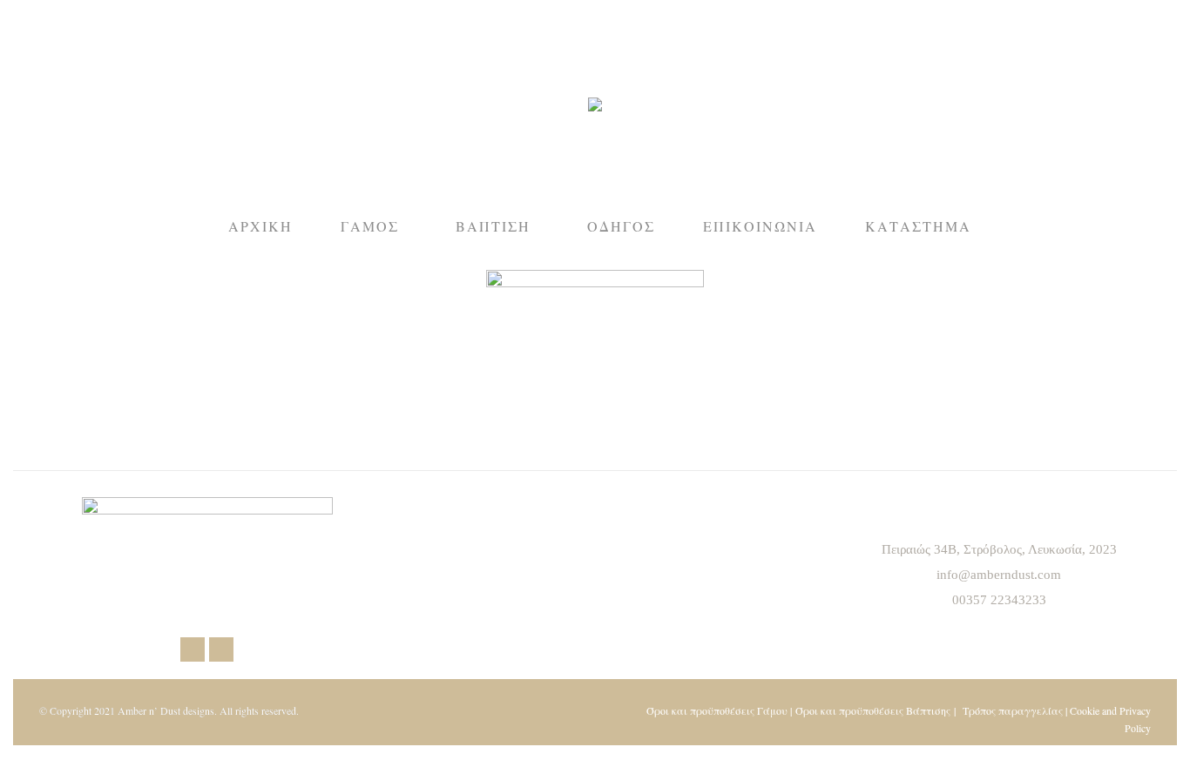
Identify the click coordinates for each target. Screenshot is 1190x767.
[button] (258, 14)
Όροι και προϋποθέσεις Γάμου (717, 710)
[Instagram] (221, 649)
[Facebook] (192, 649)
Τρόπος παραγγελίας (1013, 710)
